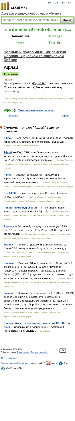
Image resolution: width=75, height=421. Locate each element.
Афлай (8, 137)
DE (56, 2)
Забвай (8, 244)
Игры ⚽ (55, 42)
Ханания (9, 293)
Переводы (55, 36)
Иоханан (9, 262)
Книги (20, 42)
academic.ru (14, 6)
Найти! (67, 20)
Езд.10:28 (10, 193)
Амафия (9, 226)
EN (49, 2)
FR (69, 2)
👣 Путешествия (9, 358)
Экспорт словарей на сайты (14, 363)
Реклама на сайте (39, 352)
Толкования (20, 36)
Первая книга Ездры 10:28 (20, 207)
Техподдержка (23, 352)
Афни (65, 115)
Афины (13, 115)
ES (63, 2)
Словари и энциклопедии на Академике (31, 13)
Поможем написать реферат (36, 110)
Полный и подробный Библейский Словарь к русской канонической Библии (37, 29)
